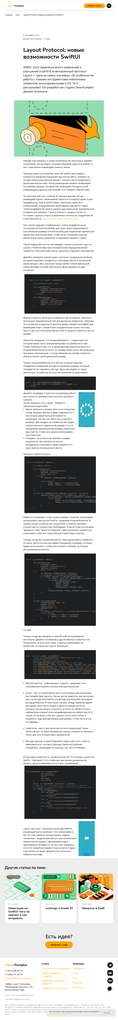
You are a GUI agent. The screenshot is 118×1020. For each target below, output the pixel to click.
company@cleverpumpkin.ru (19, 978)
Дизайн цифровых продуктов (51, 974)
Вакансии (78, 982)
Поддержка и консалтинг (55, 988)
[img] (16, 965)
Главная (8, 15)
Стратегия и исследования (56, 968)
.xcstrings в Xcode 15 (59, 908)
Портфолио (79, 968)
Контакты (78, 987)
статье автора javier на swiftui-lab (59, 218)
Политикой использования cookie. (61, 1014)
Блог (18, 15)
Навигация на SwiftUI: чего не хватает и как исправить (19, 913)
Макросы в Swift (93, 908)
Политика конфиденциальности (17, 999)
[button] (94, 5)
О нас (76, 973)
